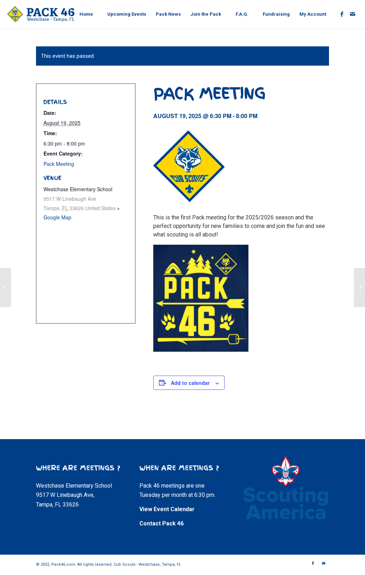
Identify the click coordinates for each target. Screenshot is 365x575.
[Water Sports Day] (5, 287)
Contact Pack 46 (161, 523)
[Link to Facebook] (341, 14)
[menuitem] (86, 14)
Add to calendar (190, 382)
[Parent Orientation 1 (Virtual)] (359, 287)
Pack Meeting (58, 163)
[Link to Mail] (352, 14)
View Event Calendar (167, 509)
